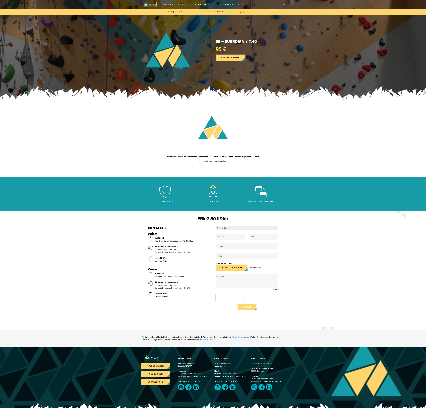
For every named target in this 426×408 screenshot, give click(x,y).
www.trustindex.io (207, 339)
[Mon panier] (283, 4)
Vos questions (155, 382)
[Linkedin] (196, 387)
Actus (241, 4)
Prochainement (161, 296)
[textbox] (245, 228)
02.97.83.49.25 (161, 261)
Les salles (169, 4)
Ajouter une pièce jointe (224, 263)
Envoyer (247, 307)
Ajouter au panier (230, 58)
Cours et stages (226, 4)
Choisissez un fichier (231, 268)
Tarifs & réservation (204, 4)
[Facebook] (188, 387)
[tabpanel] (176, 50)
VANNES (225, 359)
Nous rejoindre (155, 374)
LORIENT (189, 359)
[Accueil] (150, 4)
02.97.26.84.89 (231, 381)
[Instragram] (181, 387)
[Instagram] (217, 387)
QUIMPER (262, 359)
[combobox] (247, 228)
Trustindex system (239, 337)
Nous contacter (155, 366)
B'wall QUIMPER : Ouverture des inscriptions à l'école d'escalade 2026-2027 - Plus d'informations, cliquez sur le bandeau (213, 12)
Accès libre (183, 4)
